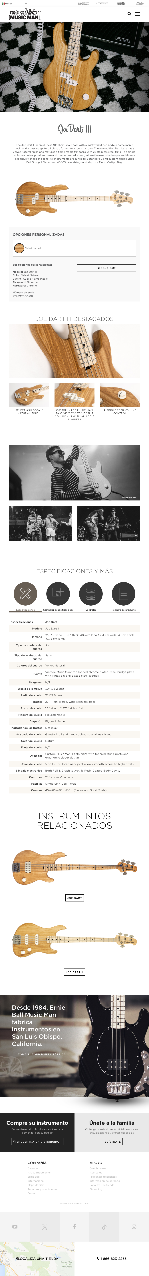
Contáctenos (98, 1168)
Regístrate (112, 1141)
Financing (96, 1189)
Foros (31, 1193)
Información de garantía (105, 1180)
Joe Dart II (74, 972)
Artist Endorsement (40, 1172)
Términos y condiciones (42, 1189)
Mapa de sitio (36, 1185)
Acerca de (96, 1172)
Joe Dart (74, 898)
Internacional (36, 1180)
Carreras (33, 1168)
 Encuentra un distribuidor (37, 1141)
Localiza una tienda (102, 1185)
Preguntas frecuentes (103, 1176)
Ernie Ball (34, 1176)
